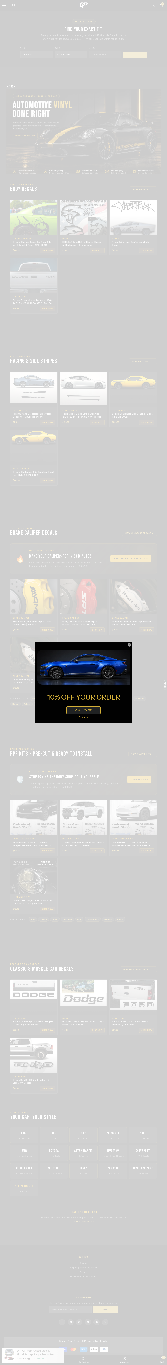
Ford (79, 919)
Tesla (55, 919)
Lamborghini (93, 919)
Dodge (120, 919)
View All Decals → (143, 189)
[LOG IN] (153, 5)
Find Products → (135, 55)
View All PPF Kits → (142, 754)
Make (57, 48)
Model (92, 48)
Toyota (43, 919)
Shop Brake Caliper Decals (131, 558)
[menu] (4, 5)
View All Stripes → (143, 361)
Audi (33, 919)
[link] (44, 1360)
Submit (105, 1310)
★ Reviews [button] (165, 685)
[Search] (14, 5)
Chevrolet (139, 698)
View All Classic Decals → (138, 969)
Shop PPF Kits (139, 779)
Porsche (108, 919)
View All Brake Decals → (139, 533)
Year (22, 48)
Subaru (27, 704)
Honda (15, 704)
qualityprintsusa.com (83, 1221)
